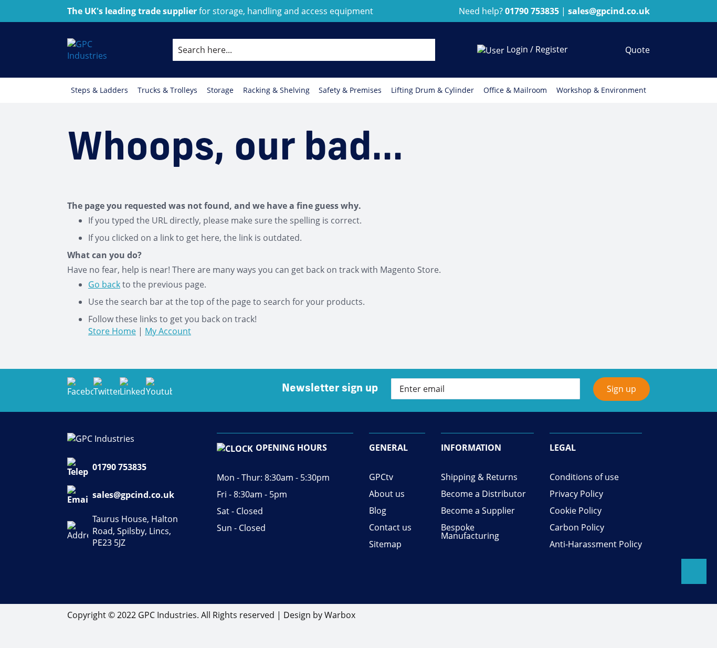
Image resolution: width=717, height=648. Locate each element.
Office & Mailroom (515, 90)
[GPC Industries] (99, 50)
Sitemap (385, 544)
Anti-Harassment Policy (596, 544)
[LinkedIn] (133, 390)
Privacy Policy (576, 494)
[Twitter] (106, 390)
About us (387, 494)
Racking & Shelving (276, 90)
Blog (377, 510)
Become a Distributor (483, 494)
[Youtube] (159, 390)
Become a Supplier (478, 510)
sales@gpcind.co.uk (133, 495)
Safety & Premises (350, 90)
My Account (168, 331)
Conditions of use (584, 477)
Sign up (621, 389)
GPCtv (381, 477)
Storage (220, 90)
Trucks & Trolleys (167, 90)
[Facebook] (80, 390)
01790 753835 (119, 467)
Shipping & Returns (479, 477)
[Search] (419, 50)
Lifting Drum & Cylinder (432, 90)
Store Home (112, 331)
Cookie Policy (576, 510)
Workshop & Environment (601, 90)
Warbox (339, 615)
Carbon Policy (577, 527)
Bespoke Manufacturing (470, 531)
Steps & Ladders (99, 90)
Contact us (390, 527)
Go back (104, 284)
